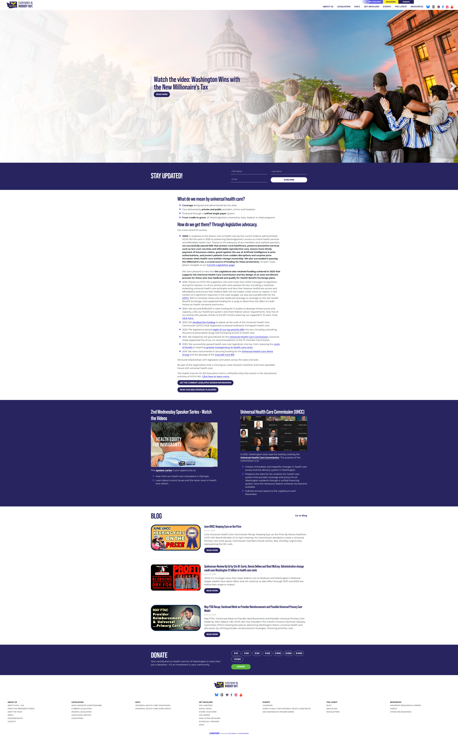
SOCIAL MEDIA (205, 709)
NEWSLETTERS (333, 712)
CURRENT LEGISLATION (81, 709)
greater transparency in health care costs (229, 347)
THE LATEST (331, 702)
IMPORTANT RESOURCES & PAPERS (405, 705)
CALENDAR (267, 705)
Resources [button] (417, 6)
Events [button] (387, 6)
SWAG (201, 725)
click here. (188, 318)
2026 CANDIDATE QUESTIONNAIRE (86, 705)
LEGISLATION (77, 702)
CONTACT (12, 721)
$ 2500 (288, 653)
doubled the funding (204, 322)
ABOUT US (12, 702)
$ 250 (257, 653)
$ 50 (236, 653)
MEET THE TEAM (15, 712)
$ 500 (267, 653)
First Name (237, 171)
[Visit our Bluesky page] (427, 7)
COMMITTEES (77, 718)
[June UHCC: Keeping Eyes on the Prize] (176, 538)
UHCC (185, 298)
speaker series (164, 470)
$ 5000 (299, 653)
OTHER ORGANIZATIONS (400, 712)
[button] (5, 86)
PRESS (10, 715)
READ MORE (162, 94)
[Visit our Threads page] (433, 7)
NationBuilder (244, 733)
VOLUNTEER (204, 715)
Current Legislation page (220, 265)
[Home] (20, 4)
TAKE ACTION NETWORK (209, 718)
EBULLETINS (331, 709)
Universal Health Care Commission (249, 337)
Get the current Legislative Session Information (205, 383)
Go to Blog (301, 515)
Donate (406, 2)
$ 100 (246, 653)
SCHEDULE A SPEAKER (209, 721)
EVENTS (266, 702)
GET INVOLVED (206, 702)
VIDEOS (393, 709)
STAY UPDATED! (206, 705)
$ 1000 (278, 653)
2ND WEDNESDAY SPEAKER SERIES (278, 712)
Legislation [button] (343, 6)
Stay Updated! (374, 2)
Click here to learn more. (216, 376)
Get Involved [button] (371, 6)
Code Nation (232, 733)
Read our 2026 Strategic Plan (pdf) (198, 390)
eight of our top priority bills (228, 329)
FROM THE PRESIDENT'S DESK (21, 709)
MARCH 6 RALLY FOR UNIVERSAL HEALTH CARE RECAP (286, 709)
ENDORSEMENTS (15, 718)
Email (234, 179)
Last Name (277, 171)
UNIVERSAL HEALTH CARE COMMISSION (152, 705)
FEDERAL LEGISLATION (81, 712)
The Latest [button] (401, 6)
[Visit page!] (443, 7)
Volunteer (390, 2)
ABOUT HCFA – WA (16, 705)
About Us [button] (328, 6)
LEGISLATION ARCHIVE (81, 715)
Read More (212, 550)
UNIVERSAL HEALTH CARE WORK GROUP (153, 709)
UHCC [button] (357, 6)
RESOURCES (395, 702)
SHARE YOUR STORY (208, 712)
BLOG (328, 705)
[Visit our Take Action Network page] (438, 7)
